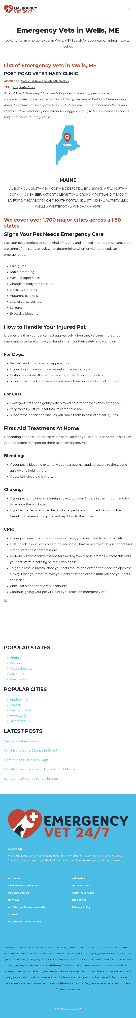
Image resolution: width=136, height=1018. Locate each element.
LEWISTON (67, 194)
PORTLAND (103, 194)
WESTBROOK (59, 206)
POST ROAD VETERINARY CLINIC (41, 73)
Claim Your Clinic (83, 892)
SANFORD (15, 200)
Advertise (78, 878)
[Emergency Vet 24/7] (20, 9)
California (17, 674)
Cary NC (16, 705)
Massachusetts (21, 668)
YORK (97, 206)
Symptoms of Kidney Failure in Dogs (31, 779)
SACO (119, 194)
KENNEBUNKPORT (41, 194)
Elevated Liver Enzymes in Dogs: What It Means (39, 769)
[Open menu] (129, 9)
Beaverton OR (20, 710)
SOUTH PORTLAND (69, 200)
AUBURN (16, 188)
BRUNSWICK (93, 188)
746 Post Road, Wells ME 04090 (45, 81)
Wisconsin (17, 663)
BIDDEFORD (71, 188)
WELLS (40, 206)
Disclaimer (79, 899)
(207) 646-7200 (23, 87)
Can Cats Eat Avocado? (21, 741)
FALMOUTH (115, 188)
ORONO (85, 194)
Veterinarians (81, 885)
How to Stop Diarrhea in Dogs (26, 760)
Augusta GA (19, 715)
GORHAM (16, 194)
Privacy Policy (81, 907)
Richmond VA (20, 721)
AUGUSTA (33, 188)
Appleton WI (19, 699)
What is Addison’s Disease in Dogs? (30, 750)
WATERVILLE (116, 200)
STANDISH (95, 200)
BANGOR (51, 188)
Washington (19, 679)
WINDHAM (81, 206)
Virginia (16, 658)
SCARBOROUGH (38, 200)
